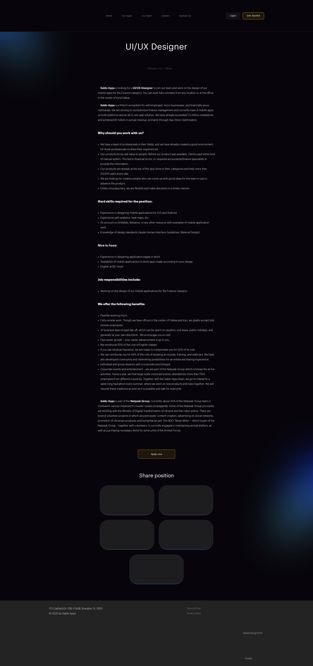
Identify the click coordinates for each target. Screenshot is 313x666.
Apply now (156, 454)
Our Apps (127, 16)
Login (233, 16)
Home (109, 16)
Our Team (147, 16)
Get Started (253, 16)
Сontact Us (185, 16)
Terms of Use (194, 609)
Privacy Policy (194, 613)
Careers (166, 16)
